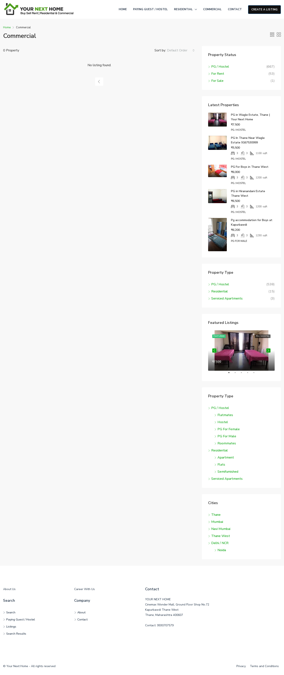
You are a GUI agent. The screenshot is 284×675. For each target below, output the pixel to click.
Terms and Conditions (264, 666)
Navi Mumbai (220, 529)
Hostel (222, 422)
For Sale (217, 80)
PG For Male (226, 436)
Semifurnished (227, 471)
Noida (221, 550)
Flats (221, 464)
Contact (235, 9)
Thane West (220, 536)
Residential (183, 9)
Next (268, 350)
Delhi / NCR (219, 543)
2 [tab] (237, 374)
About (81, 612)
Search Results (16, 634)
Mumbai (217, 522)
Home (123, 9)
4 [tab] (250, 374)
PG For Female (228, 429)
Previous (214, 350)
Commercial (212, 9)
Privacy (241, 666)
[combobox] (180, 50)
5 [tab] (256, 374)
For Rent (217, 73)
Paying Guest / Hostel (150, 9)
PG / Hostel (220, 66)
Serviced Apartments (227, 298)
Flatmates (225, 415)
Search (10, 612)
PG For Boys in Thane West (249, 167)
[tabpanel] (241, 350)
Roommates (226, 443)
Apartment (225, 457)
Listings (11, 627)
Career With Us (84, 589)
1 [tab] (231, 374)
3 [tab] (243, 374)
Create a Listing (264, 9)
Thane (216, 514)
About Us (9, 589)
